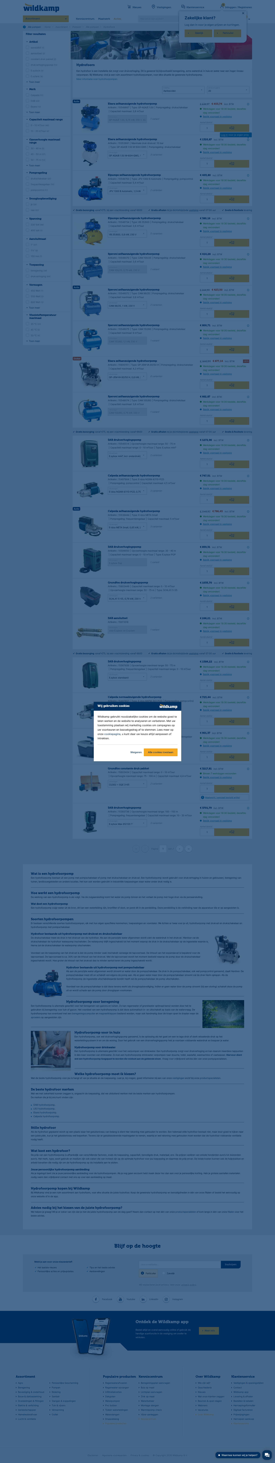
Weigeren (136, 752)
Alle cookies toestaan (160, 752)
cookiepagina (112, 734)
